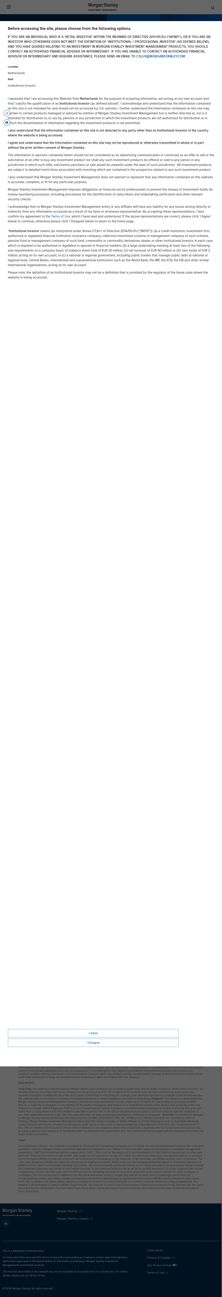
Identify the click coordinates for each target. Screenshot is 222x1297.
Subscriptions (155, 1250)
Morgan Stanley (67, 1211)
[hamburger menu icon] (9, 7)
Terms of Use (60, 216)
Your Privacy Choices (160, 1265)
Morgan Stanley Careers (73, 1218)
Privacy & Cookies (159, 1258)
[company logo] (103, 7)
